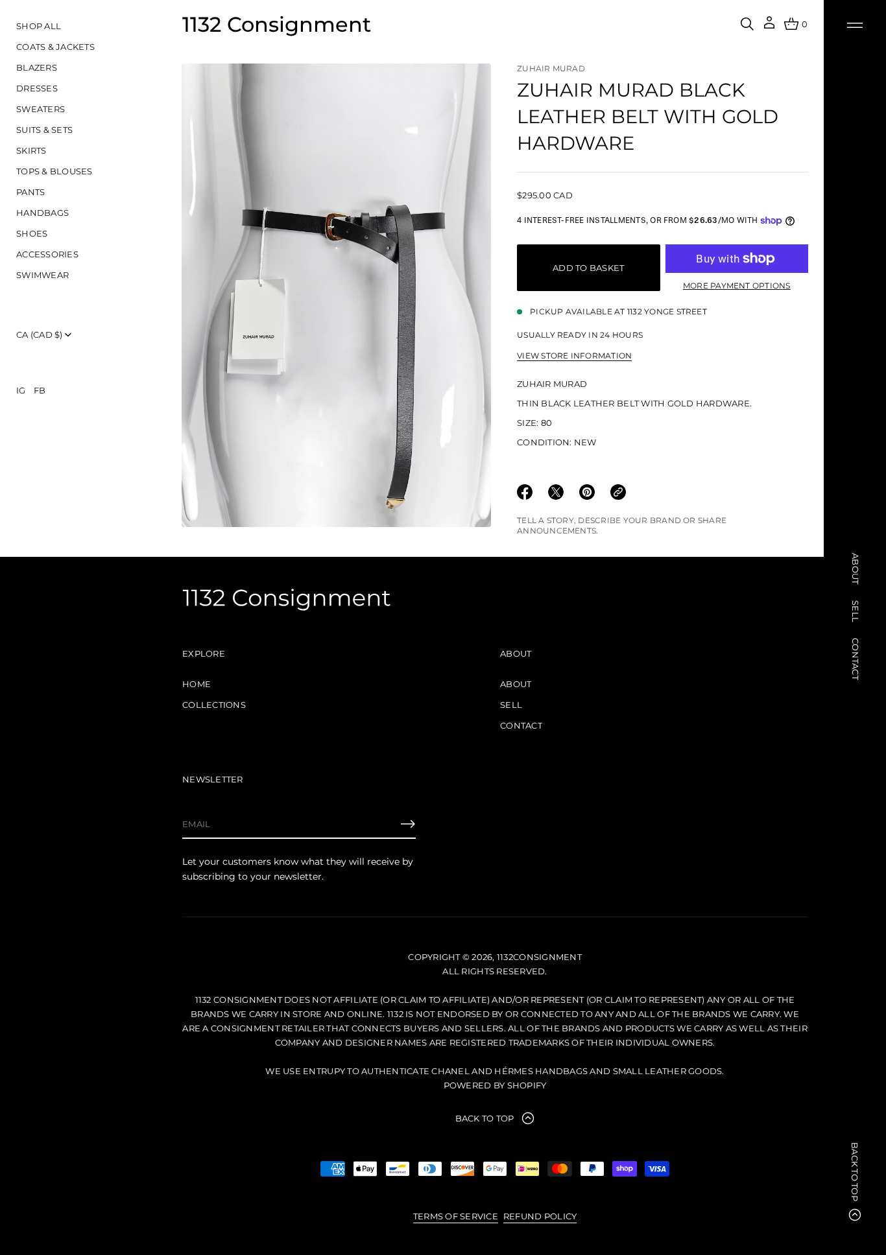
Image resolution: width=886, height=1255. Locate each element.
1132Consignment (539, 957)
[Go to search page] (747, 24)
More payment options (737, 285)
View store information (574, 355)
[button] (747, 24)
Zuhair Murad (551, 68)
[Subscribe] (408, 824)
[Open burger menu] (855, 25)
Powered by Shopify (495, 1085)
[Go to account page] (769, 26)
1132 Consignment (276, 24)
